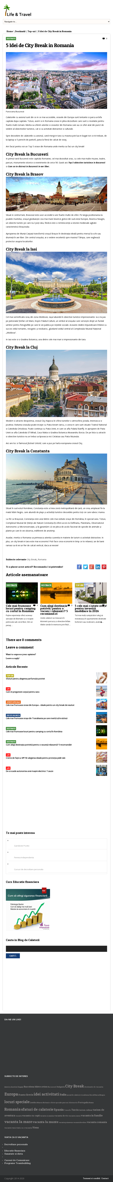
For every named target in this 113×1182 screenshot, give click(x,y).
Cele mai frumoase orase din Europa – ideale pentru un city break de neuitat (40, 705)
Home (10, 31)
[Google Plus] (91, 568)
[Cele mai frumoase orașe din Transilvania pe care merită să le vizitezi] (101, 718)
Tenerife (67, 1110)
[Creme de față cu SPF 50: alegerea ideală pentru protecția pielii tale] (101, 757)
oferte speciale (56, 1103)
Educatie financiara (14, 1150)
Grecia (29, 1094)
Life (8, 689)
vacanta (19, 1116)
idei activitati (46, 1094)
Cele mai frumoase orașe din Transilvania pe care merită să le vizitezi (36, 718)
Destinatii (20, 31)
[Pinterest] (104, 568)
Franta (22, 1094)
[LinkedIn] (97, 568)
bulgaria (61, 1087)
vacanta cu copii (31, 1115)
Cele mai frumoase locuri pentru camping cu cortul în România (20, 608)
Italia (63, 1094)
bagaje (20, 1087)
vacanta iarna (74, 1116)
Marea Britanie (43, 1102)
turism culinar (85, 1110)
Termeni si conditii (91, 1178)
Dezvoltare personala (16, 1144)
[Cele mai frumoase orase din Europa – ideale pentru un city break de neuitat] (101, 704)
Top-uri (32, 31)
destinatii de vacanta (93, 1087)
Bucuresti (52, 1087)
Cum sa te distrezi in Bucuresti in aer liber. (29, 166)
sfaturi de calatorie (37, 1109)
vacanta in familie (92, 1115)
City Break (32, 559)
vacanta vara (10, 1128)
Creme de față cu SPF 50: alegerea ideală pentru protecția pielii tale (35, 758)
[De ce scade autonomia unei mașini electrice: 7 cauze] (101, 770)
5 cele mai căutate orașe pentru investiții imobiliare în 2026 (90, 608)
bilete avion (41, 1086)
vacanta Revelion (79, 1122)
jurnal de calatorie (74, 1095)
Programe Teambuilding (17, 1163)
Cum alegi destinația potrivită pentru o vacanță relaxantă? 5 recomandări (54, 609)
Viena (36, 1127)
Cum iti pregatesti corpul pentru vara (22, 692)
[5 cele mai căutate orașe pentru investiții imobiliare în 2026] (91, 603)
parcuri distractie (70, 1102)
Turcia (75, 1109)
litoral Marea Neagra (97, 1095)
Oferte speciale (13, 702)
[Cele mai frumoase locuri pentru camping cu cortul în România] (22, 603)
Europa (11, 1094)
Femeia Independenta (24, 857)
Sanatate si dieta (13, 1153)
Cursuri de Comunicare (16, 1160)
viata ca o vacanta (24, 1128)
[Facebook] (79, 568)
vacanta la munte (45, 1122)
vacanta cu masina (47, 1116)
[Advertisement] (56, 804)
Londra (33, 1102)
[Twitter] (85, 568)
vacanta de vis (61, 1115)
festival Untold (34, 443)
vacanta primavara (66, 1122)
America (7, 1087)
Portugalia (83, 1102)
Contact (105, 1178)
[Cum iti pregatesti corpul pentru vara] (101, 691)
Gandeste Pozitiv (21, 845)
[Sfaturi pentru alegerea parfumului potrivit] (101, 678)
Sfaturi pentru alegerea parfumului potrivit (25, 678)
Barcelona (29, 1086)
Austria (14, 1087)
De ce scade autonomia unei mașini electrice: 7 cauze (30, 771)
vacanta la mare (18, 1121)
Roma (91, 1102)
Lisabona (85, 1095)
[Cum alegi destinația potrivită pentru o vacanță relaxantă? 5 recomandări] (56, 603)
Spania (59, 1109)
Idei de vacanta (13, 715)
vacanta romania (97, 1122)
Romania (42, 559)
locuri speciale (16, 1101)
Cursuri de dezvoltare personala (28, 869)
